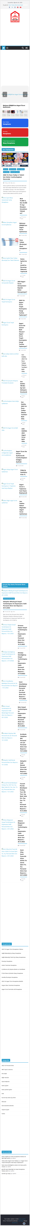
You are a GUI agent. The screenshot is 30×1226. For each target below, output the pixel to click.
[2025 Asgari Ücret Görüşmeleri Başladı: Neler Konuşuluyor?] (9, 289)
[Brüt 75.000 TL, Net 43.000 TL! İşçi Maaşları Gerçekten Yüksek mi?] (10, 208)
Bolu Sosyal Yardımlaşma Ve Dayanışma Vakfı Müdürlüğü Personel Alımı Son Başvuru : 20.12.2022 (22, 716)
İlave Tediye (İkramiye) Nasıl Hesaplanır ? (12, 106)
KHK (3, 1093)
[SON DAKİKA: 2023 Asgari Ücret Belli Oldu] (11, 438)
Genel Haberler (21, 169)
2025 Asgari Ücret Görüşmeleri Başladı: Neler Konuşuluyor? (22, 287)
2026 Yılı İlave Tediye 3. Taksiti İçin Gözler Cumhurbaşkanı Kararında (13, 177)
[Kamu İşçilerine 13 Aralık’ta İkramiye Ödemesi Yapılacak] (10, 268)
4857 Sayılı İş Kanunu (7, 1069)
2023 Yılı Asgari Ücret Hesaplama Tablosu (12, 949)
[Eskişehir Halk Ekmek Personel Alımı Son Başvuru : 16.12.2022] (10, 770)
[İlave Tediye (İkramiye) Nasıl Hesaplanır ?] (10, 247)
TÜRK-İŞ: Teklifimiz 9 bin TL (23, 472)
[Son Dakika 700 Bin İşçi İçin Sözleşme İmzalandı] (10, 389)
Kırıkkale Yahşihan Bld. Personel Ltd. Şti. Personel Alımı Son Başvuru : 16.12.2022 (23, 742)
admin (13, 183)
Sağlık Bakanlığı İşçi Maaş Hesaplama (11, 953)
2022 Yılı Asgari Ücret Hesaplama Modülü (12, 981)
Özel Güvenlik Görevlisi (8, 1105)
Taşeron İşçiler (5, 1109)
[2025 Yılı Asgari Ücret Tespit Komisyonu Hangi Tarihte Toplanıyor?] (10, 309)
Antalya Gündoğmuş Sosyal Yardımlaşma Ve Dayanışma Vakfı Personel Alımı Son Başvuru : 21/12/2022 (22, 663)
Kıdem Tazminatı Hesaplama (9, 965)
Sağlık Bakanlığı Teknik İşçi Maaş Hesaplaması (14, 957)
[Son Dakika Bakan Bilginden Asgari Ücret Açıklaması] (10, 509)
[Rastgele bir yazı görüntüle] (26, 48)
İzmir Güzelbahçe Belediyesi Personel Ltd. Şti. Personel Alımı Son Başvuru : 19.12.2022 (23, 690)
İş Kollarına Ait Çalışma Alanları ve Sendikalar (13, 969)
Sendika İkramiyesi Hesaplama (10, 977)
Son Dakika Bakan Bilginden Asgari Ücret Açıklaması (23, 507)
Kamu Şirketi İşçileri (15, 172)
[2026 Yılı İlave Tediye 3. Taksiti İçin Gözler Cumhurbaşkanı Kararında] (15, 160)
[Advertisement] (15, 70)
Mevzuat (4, 1101)
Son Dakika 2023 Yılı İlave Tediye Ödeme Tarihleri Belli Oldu (24, 410)
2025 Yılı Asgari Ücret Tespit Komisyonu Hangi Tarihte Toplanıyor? (23, 307)
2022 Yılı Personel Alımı (8, 1065)
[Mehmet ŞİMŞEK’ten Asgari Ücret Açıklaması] (10, 229)
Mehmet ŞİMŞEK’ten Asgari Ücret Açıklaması (23, 227)
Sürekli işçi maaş (6, 1173)
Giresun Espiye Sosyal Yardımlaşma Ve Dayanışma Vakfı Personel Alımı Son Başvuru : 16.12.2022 (22, 635)
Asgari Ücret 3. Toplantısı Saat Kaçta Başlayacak (23, 489)
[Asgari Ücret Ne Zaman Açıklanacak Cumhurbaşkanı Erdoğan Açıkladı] (8, 458)
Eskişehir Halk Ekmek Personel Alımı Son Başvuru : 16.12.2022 (23, 767)
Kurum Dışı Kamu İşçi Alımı (9, 598)
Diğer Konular (13, 169)
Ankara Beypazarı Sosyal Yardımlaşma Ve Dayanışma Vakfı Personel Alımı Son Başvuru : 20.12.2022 (22, 831)
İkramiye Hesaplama (7, 961)
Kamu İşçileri (6, 172)
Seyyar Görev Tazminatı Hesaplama (11, 985)
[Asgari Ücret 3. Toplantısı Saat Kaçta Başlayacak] (10, 491)
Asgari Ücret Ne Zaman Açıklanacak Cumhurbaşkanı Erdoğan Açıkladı (21, 457)
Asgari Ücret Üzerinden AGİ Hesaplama (12, 989)
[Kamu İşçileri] (3, 48)
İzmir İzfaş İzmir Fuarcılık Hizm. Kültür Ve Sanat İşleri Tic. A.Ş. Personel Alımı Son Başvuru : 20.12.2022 (23, 862)
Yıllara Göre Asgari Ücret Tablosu (10, 1161)
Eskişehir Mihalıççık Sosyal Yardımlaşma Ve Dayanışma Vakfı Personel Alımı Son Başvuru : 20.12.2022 (15, 605)
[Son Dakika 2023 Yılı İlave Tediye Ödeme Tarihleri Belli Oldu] (11, 366)
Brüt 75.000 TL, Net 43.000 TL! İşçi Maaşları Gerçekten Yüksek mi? (23, 206)
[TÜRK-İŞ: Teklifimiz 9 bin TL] (10, 475)
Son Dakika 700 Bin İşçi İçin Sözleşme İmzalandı (23, 387)
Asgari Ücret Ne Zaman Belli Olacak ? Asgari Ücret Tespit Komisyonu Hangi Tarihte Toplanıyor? (23, 335)
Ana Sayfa (6, 169)
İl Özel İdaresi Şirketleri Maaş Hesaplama (12, 973)
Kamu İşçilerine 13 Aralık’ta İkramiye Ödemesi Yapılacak (23, 265)
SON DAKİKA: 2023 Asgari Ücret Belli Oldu (24, 435)
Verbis (3, 1113)
